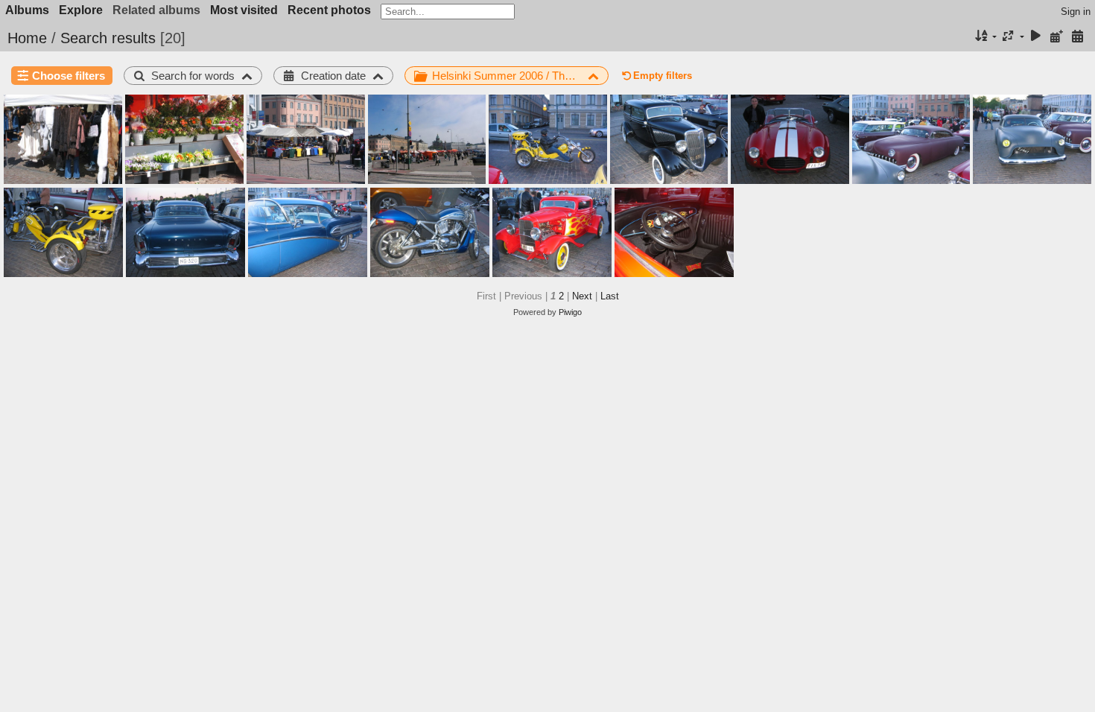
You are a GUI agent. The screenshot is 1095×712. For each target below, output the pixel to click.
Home (27, 38)
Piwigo (570, 312)
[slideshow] (1036, 37)
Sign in (1076, 11)
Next (582, 296)
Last (609, 296)
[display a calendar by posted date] (1056, 37)
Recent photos (329, 10)
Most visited (244, 10)
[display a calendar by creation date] (1077, 37)
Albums (27, 10)
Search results (108, 38)
